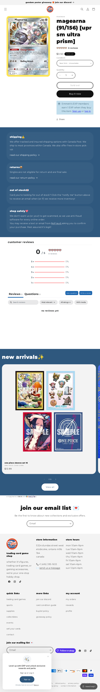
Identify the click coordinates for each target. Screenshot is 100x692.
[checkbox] (81, 302)
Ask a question (71, 293)
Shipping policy (52, 686)
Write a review (85, 293)
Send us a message (49, 568)
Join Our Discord (43, 599)
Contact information (68, 686)
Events (10, 623)
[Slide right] (56, 479)
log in (88, 111)
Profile (69, 611)
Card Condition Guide (46, 605)
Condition (61, 58)
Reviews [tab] (15, 294)
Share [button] (62, 119)
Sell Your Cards (13, 629)
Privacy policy (73, 683)
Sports (10, 605)
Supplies (10, 611)
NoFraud (56, 223)
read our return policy (22, 178)
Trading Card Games (16, 599)
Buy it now (75, 94)
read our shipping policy (23, 155)
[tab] (32, 294)
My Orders (71, 599)
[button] (5, 9)
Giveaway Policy (44, 617)
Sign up (76, 111)
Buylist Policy (42, 611)
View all (50, 487)
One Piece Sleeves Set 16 (16, 463)
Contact (10, 634)
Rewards (70, 605)
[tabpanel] (50, 319)
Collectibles (12, 617)
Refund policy (60, 683)
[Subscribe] (70, 523)
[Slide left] (44, 479)
